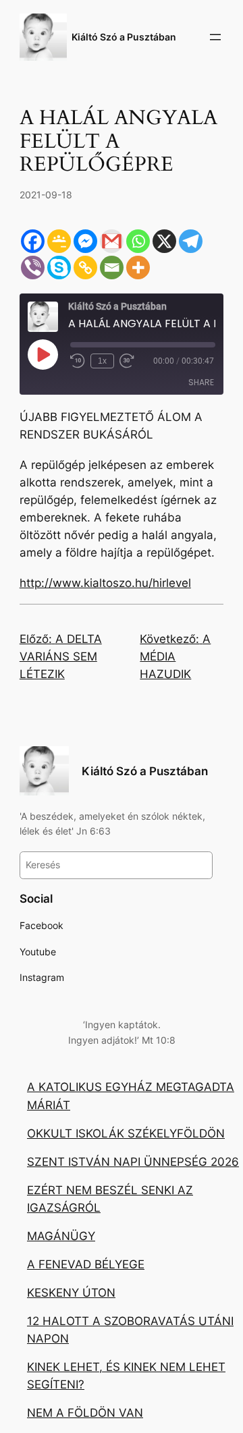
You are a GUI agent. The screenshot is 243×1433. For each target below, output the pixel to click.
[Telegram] (190, 241)
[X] (164, 241)
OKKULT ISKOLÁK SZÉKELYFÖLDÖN (126, 1133)
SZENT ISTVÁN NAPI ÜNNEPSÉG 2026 (133, 1162)
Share (201, 382)
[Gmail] (112, 241)
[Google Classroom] (59, 241)
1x (102, 361)
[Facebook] (33, 241)
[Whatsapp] (138, 241)
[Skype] (59, 267)
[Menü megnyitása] (215, 37)
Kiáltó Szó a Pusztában (124, 37)
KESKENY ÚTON (71, 1292)
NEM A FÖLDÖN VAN (85, 1413)
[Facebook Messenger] (85, 241)
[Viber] (33, 267)
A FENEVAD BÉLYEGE (85, 1264)
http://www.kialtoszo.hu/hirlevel (105, 583)
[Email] (112, 267)
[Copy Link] (85, 267)
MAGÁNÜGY (61, 1236)
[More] (138, 267)
